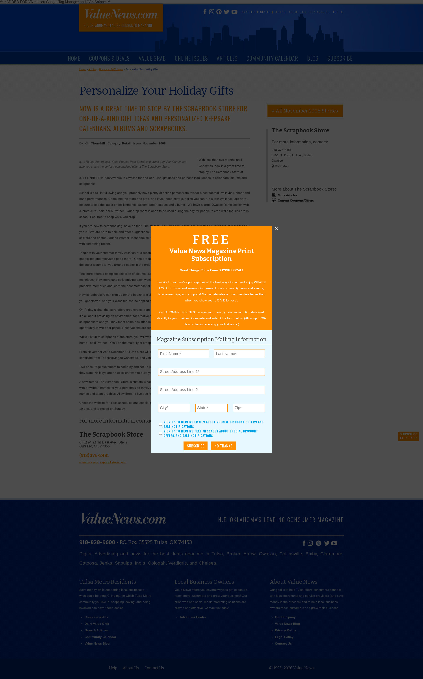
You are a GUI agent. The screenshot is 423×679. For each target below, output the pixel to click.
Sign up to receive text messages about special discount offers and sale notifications (210, 433)
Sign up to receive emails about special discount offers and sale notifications (213, 424)
